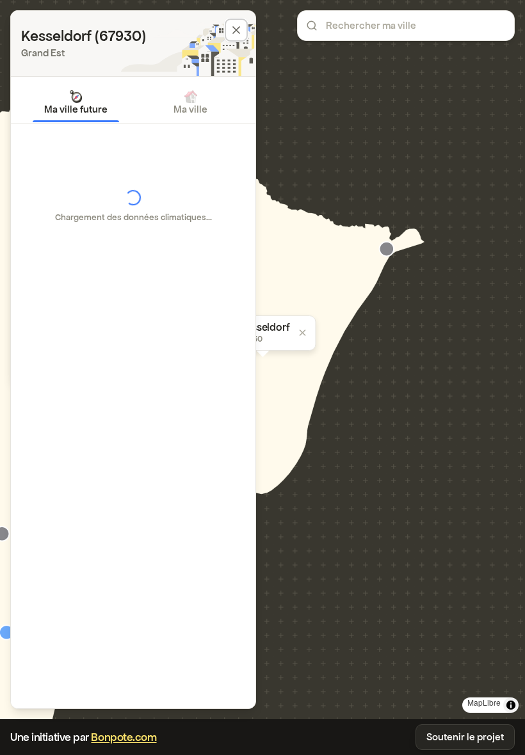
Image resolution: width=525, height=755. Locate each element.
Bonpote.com (123, 737)
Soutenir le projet (465, 737)
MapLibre (484, 702)
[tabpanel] (133, 206)
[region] (262, 359)
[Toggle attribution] (511, 705)
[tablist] (133, 102)
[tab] (76, 102)
